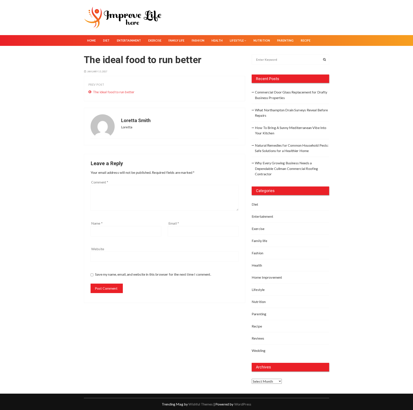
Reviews (258, 338)
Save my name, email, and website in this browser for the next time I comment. (153, 274)
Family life (176, 40)
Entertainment (129, 40)
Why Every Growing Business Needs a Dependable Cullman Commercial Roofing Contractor (286, 168)
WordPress (242, 404)
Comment (99, 182)
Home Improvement (267, 277)
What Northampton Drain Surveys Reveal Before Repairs (291, 113)
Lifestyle (237, 40)
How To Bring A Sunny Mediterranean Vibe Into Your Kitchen (291, 130)
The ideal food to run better (113, 92)
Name (97, 223)
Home (91, 40)
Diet (106, 40)
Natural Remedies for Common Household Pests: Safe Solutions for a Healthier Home (292, 148)
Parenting (285, 40)
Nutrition (261, 40)
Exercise (154, 40)
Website (97, 249)
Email (173, 223)
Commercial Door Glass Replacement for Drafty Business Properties (291, 95)
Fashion (198, 40)
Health (217, 40)
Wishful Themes (200, 404)
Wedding (258, 350)
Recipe (305, 40)
